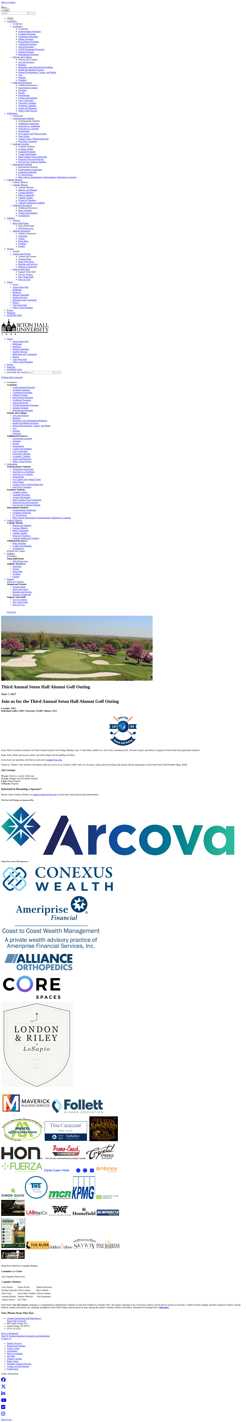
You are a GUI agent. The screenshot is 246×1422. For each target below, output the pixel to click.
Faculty (21, 93)
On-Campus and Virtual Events (32, 134)
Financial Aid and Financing (31, 159)
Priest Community (26, 195)
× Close (5, 10)
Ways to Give (24, 279)
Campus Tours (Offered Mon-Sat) (33, 139)
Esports (21, 246)
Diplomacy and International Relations (35, 67)
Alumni (10, 249)
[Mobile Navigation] (7, 8)
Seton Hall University (16, 1321)
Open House (24, 136)
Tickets (21, 238)
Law (20, 75)
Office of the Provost (27, 111)
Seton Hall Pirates (21, 223)
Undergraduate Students (23, 118)
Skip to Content (8, 2)
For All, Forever (25, 274)
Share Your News (26, 261)
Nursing (21, 77)
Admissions (12, 113)
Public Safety (13, 1361)
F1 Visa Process (25, 174)
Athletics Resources (21, 231)
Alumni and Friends (21, 254)
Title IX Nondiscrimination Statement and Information (25, 1336)
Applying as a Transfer (28, 128)
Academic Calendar (27, 105)
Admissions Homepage (28, 123)
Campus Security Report (18, 1366)
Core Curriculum (25, 100)
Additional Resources (22, 82)
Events (10, 310)
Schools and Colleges (22, 57)
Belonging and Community (25, 300)
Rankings (17, 292)
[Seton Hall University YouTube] (4, 1401)
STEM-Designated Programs (31, 49)
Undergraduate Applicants (30, 169)
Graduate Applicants (27, 172)
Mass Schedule (25, 210)
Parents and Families (16, 1346)
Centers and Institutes (27, 98)
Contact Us (6, 1338)
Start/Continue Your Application (32, 157)
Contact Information (27, 154)
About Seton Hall (20, 287)
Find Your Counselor (27, 141)
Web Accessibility (15, 1353)
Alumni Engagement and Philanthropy (24, 1318)
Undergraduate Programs (29, 31)
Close (10, 18)
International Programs (28, 54)
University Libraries (27, 103)
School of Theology (27, 200)
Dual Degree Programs (28, 41)
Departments (24, 95)
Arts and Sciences (26, 62)
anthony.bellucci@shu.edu (45, 794)
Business (22, 65)
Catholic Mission (14, 180)
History (16, 302)
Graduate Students (21, 144)
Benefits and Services (28, 264)
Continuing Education (28, 36)
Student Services (20, 297)
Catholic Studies (25, 197)
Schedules (22, 236)
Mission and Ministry (27, 190)
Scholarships (24, 131)
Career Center (13, 1348)
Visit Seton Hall (20, 305)
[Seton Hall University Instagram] (4, 1414)
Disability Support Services (19, 1364)
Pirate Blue (23, 241)
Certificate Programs (27, 44)
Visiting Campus (14, 1358)
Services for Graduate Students (32, 162)
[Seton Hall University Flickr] (4, 1408)
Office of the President (23, 307)
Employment (12, 1369)
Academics (12, 21)
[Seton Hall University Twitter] (4, 1387)
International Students (22, 164)
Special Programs (26, 47)
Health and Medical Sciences (31, 70)
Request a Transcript (27, 267)
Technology (12, 1351)
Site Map (11, 1356)
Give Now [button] (11, 612)
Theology (22, 80)
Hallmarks (17, 290)
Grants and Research (27, 108)
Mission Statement (21, 295)
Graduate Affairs (25, 149)
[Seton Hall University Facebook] (4, 1380)
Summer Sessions (26, 52)
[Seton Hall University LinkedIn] (4, 1394)
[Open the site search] (2, 5)
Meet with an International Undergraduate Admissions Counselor (47, 177)
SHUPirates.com (25, 228)
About (10, 282)
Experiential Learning (28, 88)
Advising (22, 90)
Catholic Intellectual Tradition (31, 203)
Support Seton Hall (21, 269)
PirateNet (11, 313)
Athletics (11, 218)
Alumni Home (24, 259)
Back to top (6, 1419)
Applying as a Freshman (29, 126)
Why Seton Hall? (26, 277)
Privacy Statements (9, 1333)
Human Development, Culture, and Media (37, 72)
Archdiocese (23, 215)
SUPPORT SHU (14, 315)
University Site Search (17, 372)
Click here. (164, 1307)
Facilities (22, 244)
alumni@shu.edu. (54, 760)
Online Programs (25, 39)
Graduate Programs (27, 34)
